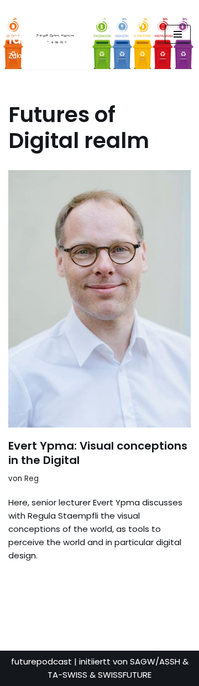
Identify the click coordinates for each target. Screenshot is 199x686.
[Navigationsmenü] (178, 34)
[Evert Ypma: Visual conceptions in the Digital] (99, 299)
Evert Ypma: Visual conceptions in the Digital (97, 453)
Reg (31, 478)
